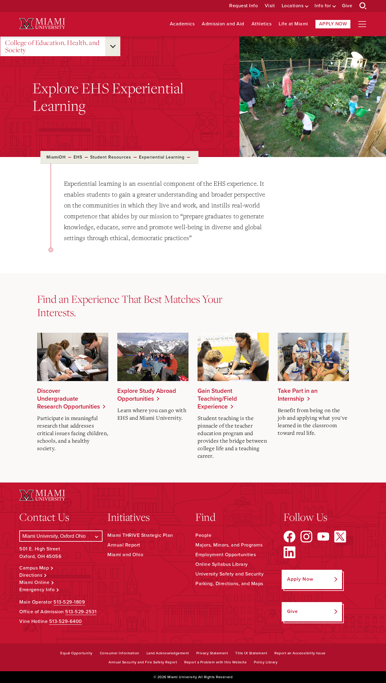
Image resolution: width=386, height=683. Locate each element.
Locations (293, 6)
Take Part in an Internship (298, 394)
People (203, 535)
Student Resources (110, 157)
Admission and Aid (223, 24)
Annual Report (123, 545)
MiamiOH (56, 157)
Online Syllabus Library (221, 564)
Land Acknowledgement (168, 653)
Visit (270, 6)
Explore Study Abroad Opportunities (146, 394)
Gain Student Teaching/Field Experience (217, 398)
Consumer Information (119, 653)
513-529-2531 (80, 612)
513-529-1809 (69, 602)
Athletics (262, 24)
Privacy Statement (212, 653)
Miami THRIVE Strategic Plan (140, 535)
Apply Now (333, 24)
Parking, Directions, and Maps (229, 584)
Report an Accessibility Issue (300, 653)
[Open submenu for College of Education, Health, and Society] (112, 46)
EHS (78, 157)
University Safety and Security (229, 574)
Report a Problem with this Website (215, 662)
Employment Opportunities (225, 555)
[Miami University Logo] (42, 23)
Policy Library (265, 662)
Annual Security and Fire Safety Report (143, 662)
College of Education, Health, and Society (52, 46)
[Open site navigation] (362, 24)
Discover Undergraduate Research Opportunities (68, 398)
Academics (182, 24)
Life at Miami (293, 24)
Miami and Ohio (125, 555)
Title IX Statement (251, 653)
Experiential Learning (162, 157)
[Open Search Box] (363, 6)
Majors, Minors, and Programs (228, 545)
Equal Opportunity (76, 653)
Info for (323, 6)
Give (347, 6)
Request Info (243, 6)
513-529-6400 (65, 621)
